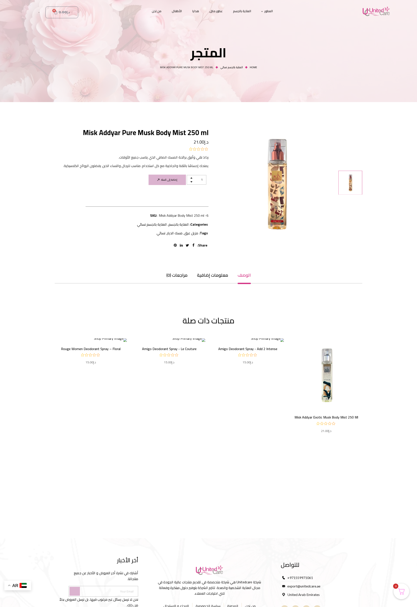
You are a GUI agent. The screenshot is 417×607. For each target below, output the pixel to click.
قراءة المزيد (248, 338)
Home (253, 67)
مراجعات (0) (176, 275)
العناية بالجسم (179, 224)
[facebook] (194, 245)
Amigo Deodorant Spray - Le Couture (169, 349)
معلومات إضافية (212, 275)
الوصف (244, 275)
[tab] (244, 275)
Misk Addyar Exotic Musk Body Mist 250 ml (326, 417)
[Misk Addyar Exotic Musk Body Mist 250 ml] (326, 374)
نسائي (161, 233)
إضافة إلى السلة (169, 179)
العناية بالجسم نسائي (231, 67)
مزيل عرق (191, 233)
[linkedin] (182, 245)
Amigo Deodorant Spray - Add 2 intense (247, 349)
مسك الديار (174, 233)
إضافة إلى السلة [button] (326, 396)
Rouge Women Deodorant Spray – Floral (91, 349)
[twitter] (188, 245)
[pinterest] (176, 245)
